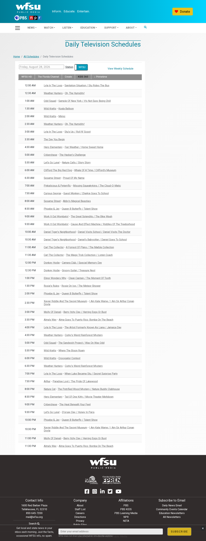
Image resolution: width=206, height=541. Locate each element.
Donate (185, 11)
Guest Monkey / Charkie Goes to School (86, 193)
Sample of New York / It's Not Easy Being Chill (84, 100)
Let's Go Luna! (52, 162)
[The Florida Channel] (91, 480)
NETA (126, 520)
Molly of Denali (52, 312)
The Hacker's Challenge (72, 154)
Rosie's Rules (51, 285)
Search (33, 523)
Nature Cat (50, 389)
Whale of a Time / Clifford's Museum (95, 170)
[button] (154, 10)
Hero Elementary (53, 147)
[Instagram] (94, 492)
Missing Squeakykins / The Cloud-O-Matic (97, 185)
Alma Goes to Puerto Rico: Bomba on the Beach (86, 319)
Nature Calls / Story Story (76, 162)
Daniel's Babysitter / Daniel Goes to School (102, 239)
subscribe (179, 531)
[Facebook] (87, 492)
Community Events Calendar (171, 509)
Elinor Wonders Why (55, 278)
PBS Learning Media (125, 513)
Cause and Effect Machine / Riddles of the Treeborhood (103, 224)
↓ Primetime (100, 76)
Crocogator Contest (69, 358)
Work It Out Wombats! (56, 216)
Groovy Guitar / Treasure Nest (78, 270)
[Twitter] (110, 492)
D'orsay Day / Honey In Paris (78, 412)
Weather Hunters (53, 93)
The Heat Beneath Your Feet (75, 404)
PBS (125, 505)
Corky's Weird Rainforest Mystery (84, 335)
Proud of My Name (73, 177)
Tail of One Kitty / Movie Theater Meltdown (89, 396)
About (80, 505)
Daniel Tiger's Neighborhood (60, 231)
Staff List (80, 509)
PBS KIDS (126, 509)
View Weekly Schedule (120, 68)
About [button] (139, 11)
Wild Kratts (50, 108)
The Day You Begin (54, 139)
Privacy (80, 520)
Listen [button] (75, 11)
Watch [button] (57, 11)
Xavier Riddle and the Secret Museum (65, 301)
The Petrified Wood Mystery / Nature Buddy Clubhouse (89, 389)
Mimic (61, 116)
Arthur (47, 381)
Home (16, 56)
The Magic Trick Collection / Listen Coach (89, 255)
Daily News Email (172, 505)
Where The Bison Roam (71, 350)
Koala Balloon (66, 108)
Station (69, 67)
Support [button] (119, 11)
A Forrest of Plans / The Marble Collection (90, 247)
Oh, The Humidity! (75, 93)
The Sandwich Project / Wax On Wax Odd (81, 342)
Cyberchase (50, 154)
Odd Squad (50, 100)
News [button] (39, 11)
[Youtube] (118, 492)
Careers (80, 513)
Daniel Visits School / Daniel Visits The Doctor (104, 231)
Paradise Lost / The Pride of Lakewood (75, 381)
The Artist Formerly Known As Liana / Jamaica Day (93, 327)
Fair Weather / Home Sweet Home (84, 147)
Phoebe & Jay (52, 208)
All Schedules (31, 56)
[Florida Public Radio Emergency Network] (112, 480)
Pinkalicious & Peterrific (57, 185)
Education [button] (96, 11)
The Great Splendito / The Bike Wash (91, 216)
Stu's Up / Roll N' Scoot (78, 131)
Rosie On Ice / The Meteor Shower (81, 285)
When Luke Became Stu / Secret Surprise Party (91, 373)
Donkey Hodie (52, 262)
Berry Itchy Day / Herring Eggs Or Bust (85, 312)
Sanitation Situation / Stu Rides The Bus (87, 85)
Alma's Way (50, 319)
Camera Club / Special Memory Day (82, 262)
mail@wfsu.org (34, 517)
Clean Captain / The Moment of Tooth (90, 278)
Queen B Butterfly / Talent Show (80, 208)
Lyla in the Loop (53, 85)
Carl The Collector (54, 247)
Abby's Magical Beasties (77, 201)
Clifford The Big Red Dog (58, 170)
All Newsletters (172, 517)
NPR (126, 517)
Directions (80, 517)
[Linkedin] (102, 492)
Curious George (52, 193)
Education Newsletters (172, 513)
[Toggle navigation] (17, 27)
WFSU (82, 67)
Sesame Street (52, 177)
